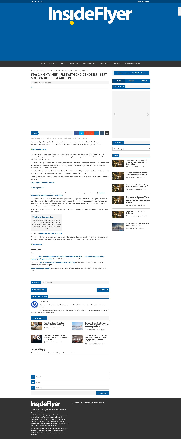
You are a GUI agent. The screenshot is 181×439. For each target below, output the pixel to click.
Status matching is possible (40, 268)
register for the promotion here (50, 233)
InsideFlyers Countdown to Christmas (135, 212)
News (116, 155)
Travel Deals (119, 87)
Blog (119, 81)
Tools (131, 81)
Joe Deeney (45, 301)
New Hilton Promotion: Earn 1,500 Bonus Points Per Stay (54, 324)
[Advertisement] (90, 44)
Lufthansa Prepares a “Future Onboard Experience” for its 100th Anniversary (56, 337)
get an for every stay (57, 262)
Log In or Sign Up (144, 1)
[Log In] (179, 13)
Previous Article (39, 290)
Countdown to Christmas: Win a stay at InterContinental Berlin (137, 174)
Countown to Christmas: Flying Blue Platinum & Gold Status (137, 186)
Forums (144, 81)
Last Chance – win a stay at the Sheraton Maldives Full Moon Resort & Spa (136, 162)
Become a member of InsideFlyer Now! (131, 73)
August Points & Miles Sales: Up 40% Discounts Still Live (127, 130)
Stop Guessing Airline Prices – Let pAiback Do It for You (137, 224)
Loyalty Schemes (47, 282)
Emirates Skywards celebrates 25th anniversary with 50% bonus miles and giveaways (97, 325)
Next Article (102, 290)
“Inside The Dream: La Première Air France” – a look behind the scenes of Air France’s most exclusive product (96, 338)
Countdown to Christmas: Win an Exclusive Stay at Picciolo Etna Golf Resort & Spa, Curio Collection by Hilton (138, 199)
